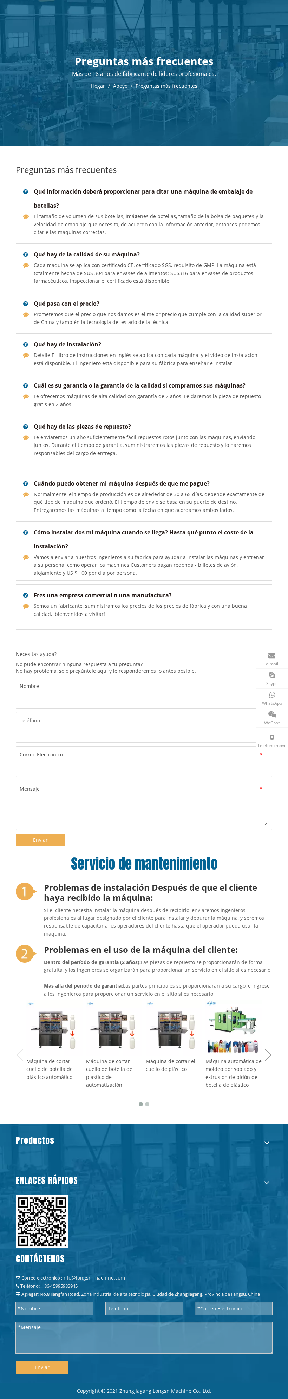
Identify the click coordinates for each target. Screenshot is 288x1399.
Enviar (40, 840)
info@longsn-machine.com (93, 1277)
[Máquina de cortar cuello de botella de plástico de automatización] (114, 1028)
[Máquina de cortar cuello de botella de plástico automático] (54, 1028)
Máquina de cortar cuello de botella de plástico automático (49, 1069)
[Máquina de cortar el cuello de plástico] (174, 1028)
